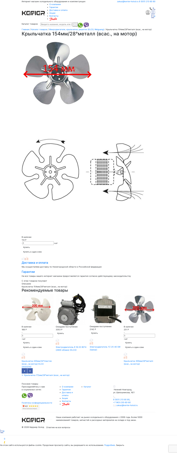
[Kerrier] (34, 12)
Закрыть (120, 445)
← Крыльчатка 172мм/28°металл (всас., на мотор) (46, 375)
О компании (55, 4)
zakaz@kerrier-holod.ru (128, 1)
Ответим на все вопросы (58, 427)
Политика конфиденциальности (37, 403)
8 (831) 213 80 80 (147, 1)
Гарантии (53, 7)
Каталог (87, 386)
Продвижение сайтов (21, 442)
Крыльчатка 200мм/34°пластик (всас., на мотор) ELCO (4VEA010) (37, 364)
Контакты (53, 16)
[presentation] (24, 371)
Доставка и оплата (58, 10)
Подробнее (109, 445)
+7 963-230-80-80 (122, 402)
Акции (52, 13)
